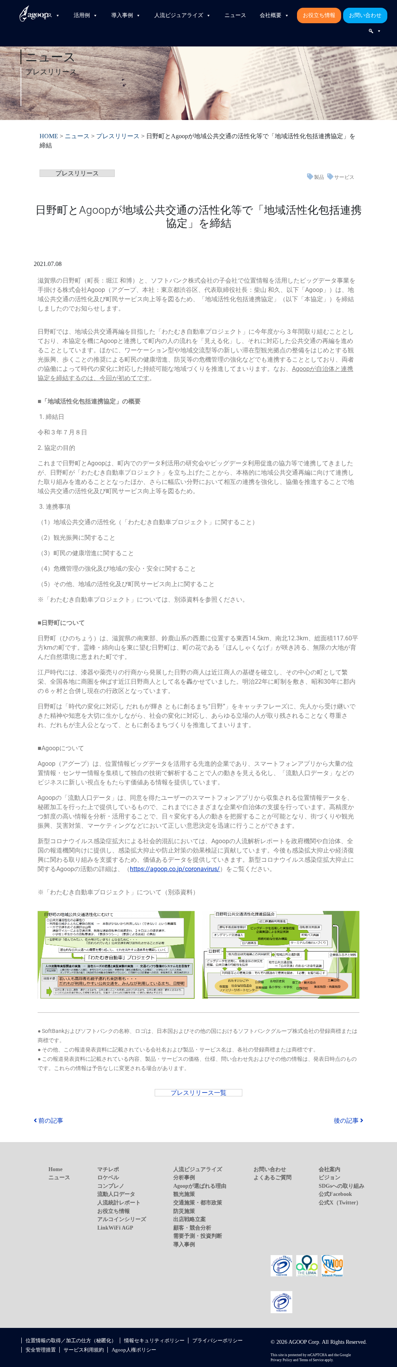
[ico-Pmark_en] (281, 1301)
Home (55, 1169)
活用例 (82, 15)
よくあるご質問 (273, 1177)
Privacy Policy (281, 1360)
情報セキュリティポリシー (154, 1340)
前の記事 (50, 1120)
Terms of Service (311, 1360)
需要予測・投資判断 (197, 1236)
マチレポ (108, 1169)
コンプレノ (110, 1186)
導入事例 (122, 15)
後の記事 (347, 1120)
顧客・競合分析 (192, 1228)
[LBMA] (307, 1265)
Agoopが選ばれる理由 (199, 1186)
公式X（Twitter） (340, 1202)
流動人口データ (116, 1194)
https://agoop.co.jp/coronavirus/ (175, 869)
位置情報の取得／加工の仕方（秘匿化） (71, 1340)
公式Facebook (335, 1194)
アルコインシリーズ (121, 1219)
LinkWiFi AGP (115, 1228)
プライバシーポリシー (217, 1340)
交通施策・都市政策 (197, 1202)
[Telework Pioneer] (332, 1265)
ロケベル (108, 1177)
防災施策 (184, 1211)
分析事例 (184, 1177)
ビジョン (329, 1177)
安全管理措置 (41, 1350)
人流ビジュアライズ (178, 15)
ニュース (235, 15)
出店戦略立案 (189, 1219)
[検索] (374, 31)
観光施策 (184, 1194)
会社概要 (270, 15)
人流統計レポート (119, 1202)
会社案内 (329, 1169)
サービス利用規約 (84, 1350)
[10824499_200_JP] (281, 1265)
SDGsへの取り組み (341, 1186)
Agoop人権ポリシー (134, 1350)
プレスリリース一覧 (198, 1092)
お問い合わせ (365, 15)
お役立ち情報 (319, 15)
